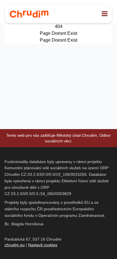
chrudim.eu (15, 245)
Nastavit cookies (42, 245)
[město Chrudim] (29, 14)
